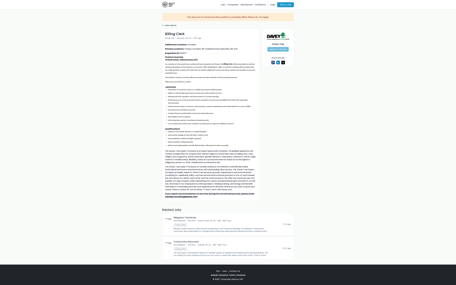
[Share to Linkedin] (278, 62)
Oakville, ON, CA (204, 245)
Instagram (223, 275)
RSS (218, 271)
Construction (180, 225)
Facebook (240, 275)
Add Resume (246, 4)
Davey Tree (170, 38)
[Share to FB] (273, 62)
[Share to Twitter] (283, 62)
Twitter (232, 275)
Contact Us (234, 271)
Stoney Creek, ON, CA (207, 221)
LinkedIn (214, 275)
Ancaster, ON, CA (184, 38)
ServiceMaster (179, 221)
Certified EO (260, 4)
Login (272, 4)
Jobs (223, 4)
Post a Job (285, 4)
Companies (233, 4)
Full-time (191, 221)
